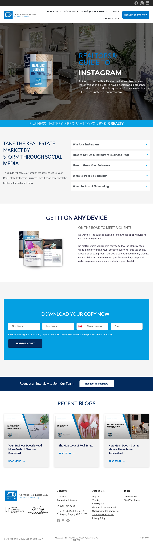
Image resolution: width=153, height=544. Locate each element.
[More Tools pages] (119, 11)
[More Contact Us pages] (119, 18)
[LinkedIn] (68, 520)
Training (96, 500)
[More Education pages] (77, 11)
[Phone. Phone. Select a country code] (81, 326)
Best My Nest (98, 503)
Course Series (130, 496)
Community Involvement (104, 507)
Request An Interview (67, 500)
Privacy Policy (98, 518)
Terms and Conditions (103, 514)
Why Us (95, 496)
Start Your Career (132, 500)
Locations (61, 496)
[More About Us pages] (60, 11)
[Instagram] (63, 520)
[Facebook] (58, 520)
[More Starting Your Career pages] (107, 11)
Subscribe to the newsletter (105, 511)
